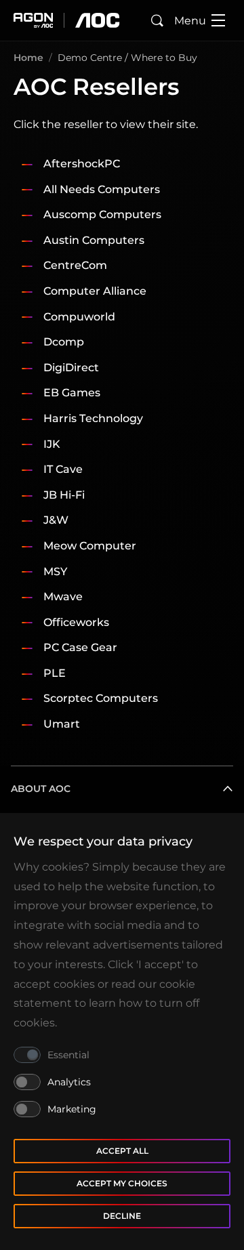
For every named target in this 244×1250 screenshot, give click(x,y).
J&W (55, 520)
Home (28, 57)
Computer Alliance (94, 291)
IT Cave (63, 469)
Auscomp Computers (102, 214)
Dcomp (63, 341)
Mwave (63, 596)
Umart (61, 723)
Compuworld (79, 316)
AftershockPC (81, 163)
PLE (54, 673)
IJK (51, 444)
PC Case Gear (80, 647)
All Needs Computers (101, 189)
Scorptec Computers (100, 698)
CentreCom (75, 265)
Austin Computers (93, 240)
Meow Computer (89, 545)
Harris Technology (93, 418)
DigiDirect (71, 367)
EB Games (71, 392)
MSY (55, 571)
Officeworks (76, 622)
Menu (190, 20)
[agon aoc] (67, 20)
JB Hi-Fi (64, 494)
